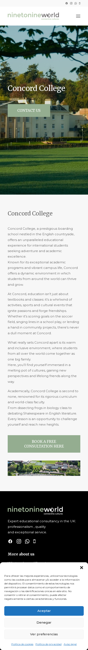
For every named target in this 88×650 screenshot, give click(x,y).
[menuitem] (66, 3)
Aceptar (44, 611)
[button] (81, 567)
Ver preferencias (44, 634)
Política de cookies (22, 644)
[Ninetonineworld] (33, 16)
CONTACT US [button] (29, 110)
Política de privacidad (48, 644)
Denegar (44, 622)
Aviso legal (70, 644)
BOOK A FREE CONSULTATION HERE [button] (44, 444)
